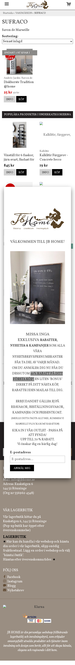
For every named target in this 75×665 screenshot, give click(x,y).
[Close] (71, 186)
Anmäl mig (22, 468)
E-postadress (20, 452)
